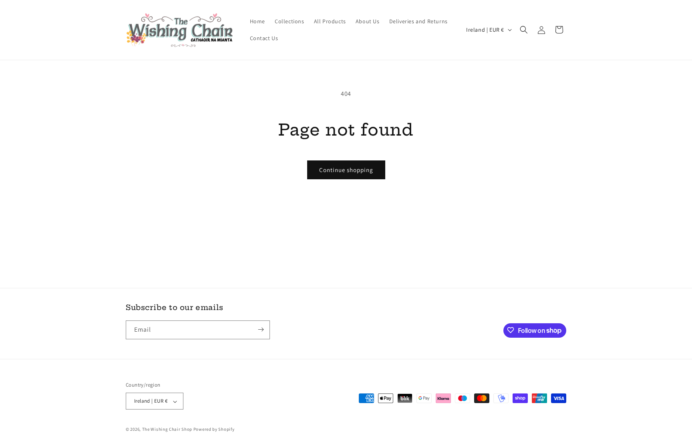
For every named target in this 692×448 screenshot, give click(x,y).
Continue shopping (346, 170)
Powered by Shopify (214, 429)
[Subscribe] (261, 329)
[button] (524, 30)
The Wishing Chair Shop (167, 429)
